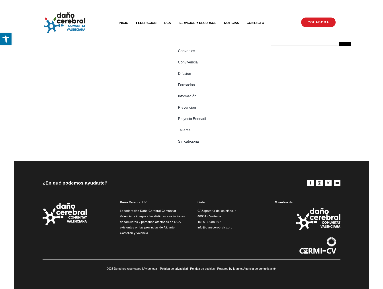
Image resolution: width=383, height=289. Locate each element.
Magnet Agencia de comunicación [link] (254, 268)
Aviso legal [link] (150, 268)
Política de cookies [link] (202, 268)
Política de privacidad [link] (174, 268)
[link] (6, 39)
